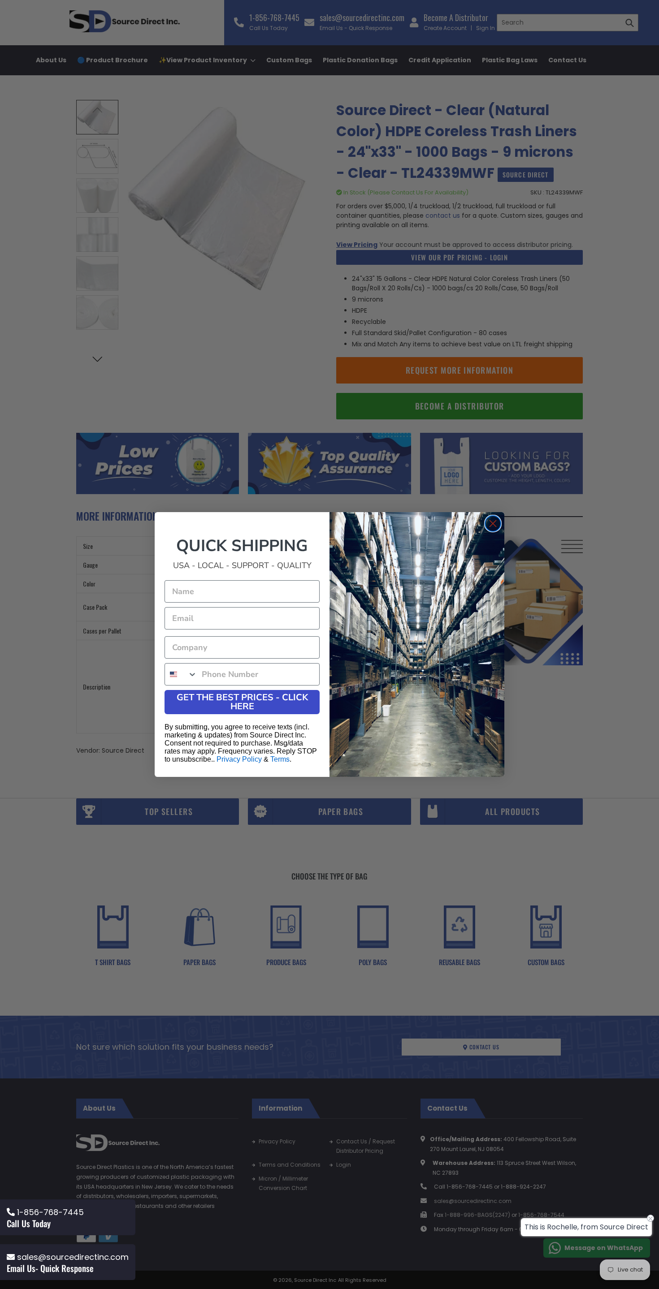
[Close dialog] (493, 523)
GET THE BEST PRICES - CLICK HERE (242, 701)
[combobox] (181, 674)
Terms (280, 759)
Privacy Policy (239, 759)
